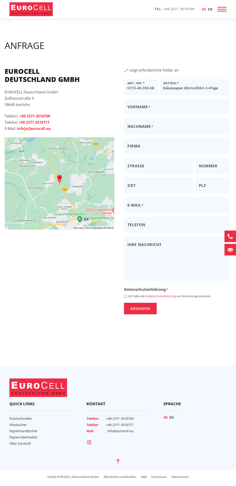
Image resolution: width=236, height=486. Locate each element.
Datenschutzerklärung (63, 172)
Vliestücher (18, 425)
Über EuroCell (20, 443)
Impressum (159, 477)
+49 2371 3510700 (179, 9)
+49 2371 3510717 (120, 425)
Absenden (140, 308)
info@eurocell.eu (120, 431)
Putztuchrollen (20, 418)
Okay (59, 200)
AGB (144, 477)
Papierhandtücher (23, 431)
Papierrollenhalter (23, 437)
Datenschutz (180, 477)
